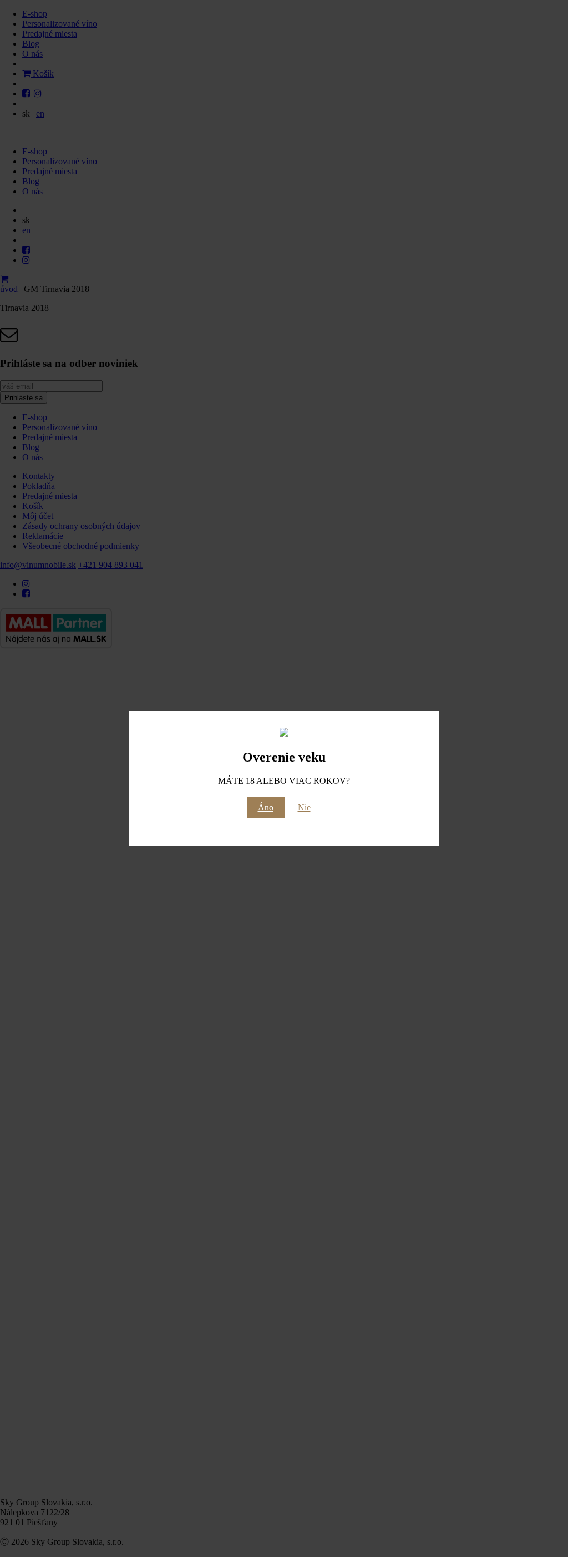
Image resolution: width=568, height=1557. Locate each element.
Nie (304, 807)
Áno (265, 807)
